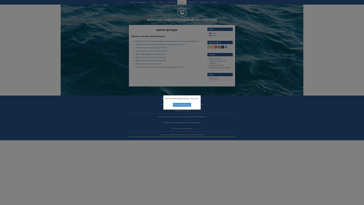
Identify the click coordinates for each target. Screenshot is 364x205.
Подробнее (194, 98)
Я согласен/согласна (182, 105)
